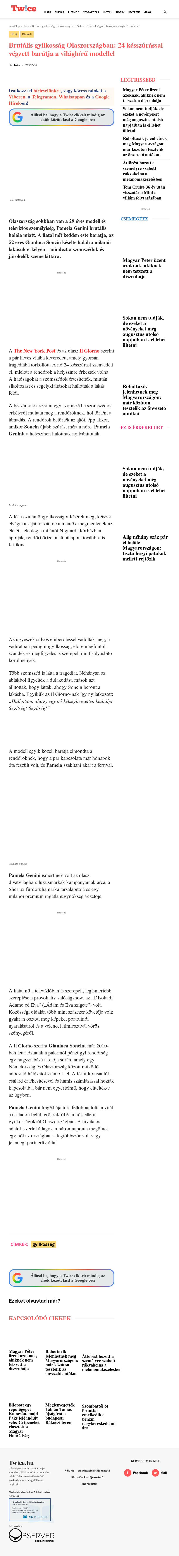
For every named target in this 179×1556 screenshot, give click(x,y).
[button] (165, 12)
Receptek (134, 12)
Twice (17, 65)
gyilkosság (44, 1244)
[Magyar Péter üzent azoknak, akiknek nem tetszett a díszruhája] (25, 1337)
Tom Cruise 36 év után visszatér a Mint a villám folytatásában (144, 192)
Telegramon (44, 96)
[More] (163, 1258)
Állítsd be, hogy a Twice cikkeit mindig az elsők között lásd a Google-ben (68, 117)
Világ (147, 12)
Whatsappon (72, 96)
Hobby (120, 12)
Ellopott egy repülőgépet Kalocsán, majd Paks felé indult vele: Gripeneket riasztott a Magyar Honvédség (24, 1420)
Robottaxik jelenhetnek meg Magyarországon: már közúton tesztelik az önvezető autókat (61, 1362)
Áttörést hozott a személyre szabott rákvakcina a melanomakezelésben (102, 1362)
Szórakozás (91, 12)
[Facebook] (127, 1473)
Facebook (140, 1473)
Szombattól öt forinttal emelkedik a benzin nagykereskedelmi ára (99, 1417)
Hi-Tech (107, 12)
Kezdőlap (14, 26)
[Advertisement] (61, 305)
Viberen (17, 96)
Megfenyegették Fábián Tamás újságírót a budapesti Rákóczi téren (60, 1413)
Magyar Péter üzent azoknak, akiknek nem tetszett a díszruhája (23, 1360)
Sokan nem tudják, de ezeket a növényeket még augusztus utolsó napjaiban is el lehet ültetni (143, 119)
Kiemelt (27, 34)
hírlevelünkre (47, 90)
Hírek (47, 12)
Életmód (73, 12)
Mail (163, 1473)
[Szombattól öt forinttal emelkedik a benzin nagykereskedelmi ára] (99, 1391)
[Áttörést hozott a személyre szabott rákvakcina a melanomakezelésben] (102, 1339)
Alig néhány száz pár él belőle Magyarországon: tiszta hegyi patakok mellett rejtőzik (145, 547)
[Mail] (155, 1473)
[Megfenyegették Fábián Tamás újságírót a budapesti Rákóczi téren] (61, 1391)
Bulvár (59, 12)
